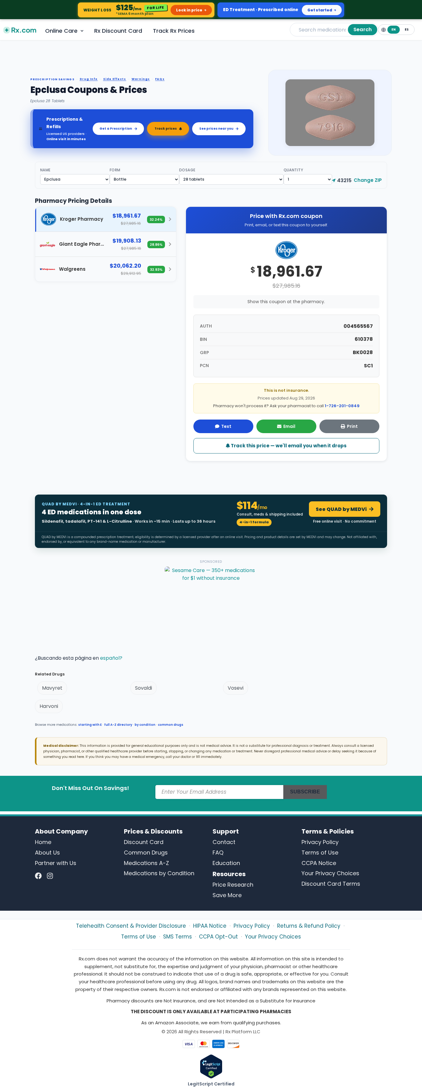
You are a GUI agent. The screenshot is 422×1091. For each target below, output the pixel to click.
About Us (47, 852)
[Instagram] (50, 876)
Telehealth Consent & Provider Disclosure (131, 926)
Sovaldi (143, 688)
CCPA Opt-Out (218, 936)
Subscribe (305, 791)
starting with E (90, 724)
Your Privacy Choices (330, 873)
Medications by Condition (159, 873)
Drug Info (89, 79)
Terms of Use (320, 852)
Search (362, 29)
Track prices (165, 128)
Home (43, 842)
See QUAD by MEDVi (341, 509)
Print (352, 426)
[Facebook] (38, 876)
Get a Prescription (115, 128)
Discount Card (143, 842)
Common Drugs (146, 852)
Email (289, 426)
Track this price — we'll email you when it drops (288, 445)
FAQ (218, 852)
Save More (227, 895)
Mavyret (52, 688)
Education (226, 863)
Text (226, 426)
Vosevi (235, 688)
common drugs (170, 724)
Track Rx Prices (174, 31)
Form (115, 170)
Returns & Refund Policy (308, 926)
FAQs (159, 79)
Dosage (187, 170)
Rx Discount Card (118, 31)
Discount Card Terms (331, 884)
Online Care (61, 31)
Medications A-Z (146, 863)
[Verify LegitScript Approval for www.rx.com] (211, 1066)
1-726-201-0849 (342, 406)
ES (407, 29)
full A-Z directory (118, 724)
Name (45, 170)
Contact (224, 842)
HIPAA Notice (209, 926)
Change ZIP (368, 180)
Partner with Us (55, 863)
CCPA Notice (319, 863)
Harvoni (49, 706)
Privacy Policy (320, 842)
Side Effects (114, 79)
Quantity (293, 170)
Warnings (141, 79)
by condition (145, 724)
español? (111, 658)
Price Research (233, 884)
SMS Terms (177, 936)
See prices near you (216, 128)
